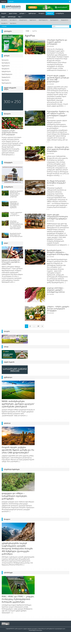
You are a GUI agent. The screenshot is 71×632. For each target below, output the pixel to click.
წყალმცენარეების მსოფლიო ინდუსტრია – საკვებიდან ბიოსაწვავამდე (57, 252)
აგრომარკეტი (12, 16)
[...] (13, 154)
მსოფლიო (41, 13)
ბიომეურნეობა (60, 13)
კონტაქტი (11, 1)
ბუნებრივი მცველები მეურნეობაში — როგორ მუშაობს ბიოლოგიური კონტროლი (16, 193)
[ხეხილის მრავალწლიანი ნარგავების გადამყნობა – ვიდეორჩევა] (12, 252)
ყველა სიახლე (13, 13)
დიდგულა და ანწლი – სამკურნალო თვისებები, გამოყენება (14, 496)
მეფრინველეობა (43, 20)
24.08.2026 (51, 153)
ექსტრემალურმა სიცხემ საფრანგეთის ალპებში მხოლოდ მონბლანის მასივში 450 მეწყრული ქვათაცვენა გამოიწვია (17, 548)
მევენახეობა (33, 20)
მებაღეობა (4, 20)
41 (38, 326)
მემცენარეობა (23, 20)
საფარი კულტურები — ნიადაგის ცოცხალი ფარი (16, 214)
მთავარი (3, 13)
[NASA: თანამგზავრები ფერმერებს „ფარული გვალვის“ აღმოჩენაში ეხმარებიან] (18, 390)
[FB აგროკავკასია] (69, 1)
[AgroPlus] (35, 46)
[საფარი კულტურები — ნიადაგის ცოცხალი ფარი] (5, 214)
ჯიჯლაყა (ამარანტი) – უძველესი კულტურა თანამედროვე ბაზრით (56, 290)
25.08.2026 (51, 84)
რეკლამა (3, 1)
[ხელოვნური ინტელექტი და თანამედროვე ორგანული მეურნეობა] (5, 203)
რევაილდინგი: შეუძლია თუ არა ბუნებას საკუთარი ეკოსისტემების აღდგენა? (58, 113)
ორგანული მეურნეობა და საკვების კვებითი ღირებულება (57, 42)
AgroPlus (50, 13)
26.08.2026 (51, 46)
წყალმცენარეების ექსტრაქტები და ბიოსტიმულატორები (16, 235)
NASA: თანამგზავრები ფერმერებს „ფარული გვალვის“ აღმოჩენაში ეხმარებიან (18, 404)
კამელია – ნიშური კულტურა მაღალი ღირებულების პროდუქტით (58, 309)
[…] (67, 70)
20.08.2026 (51, 313)
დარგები (22, 13)
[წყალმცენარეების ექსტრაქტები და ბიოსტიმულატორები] (5, 235)
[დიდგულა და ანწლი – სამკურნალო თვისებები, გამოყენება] (18, 482)
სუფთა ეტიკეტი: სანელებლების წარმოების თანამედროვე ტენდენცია (57, 217)
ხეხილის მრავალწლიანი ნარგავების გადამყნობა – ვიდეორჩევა (11, 262)
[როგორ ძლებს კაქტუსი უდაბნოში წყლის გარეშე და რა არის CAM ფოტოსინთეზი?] (18, 436)
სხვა (19, 16)
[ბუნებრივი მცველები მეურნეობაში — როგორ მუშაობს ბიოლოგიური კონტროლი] (5, 192)
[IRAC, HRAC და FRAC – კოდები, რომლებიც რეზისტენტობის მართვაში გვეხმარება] (18, 585)
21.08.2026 (51, 256)
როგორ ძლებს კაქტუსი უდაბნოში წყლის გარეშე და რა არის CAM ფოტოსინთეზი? (18, 450)
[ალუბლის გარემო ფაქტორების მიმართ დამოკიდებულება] (12, 123)
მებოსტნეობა (13, 20)
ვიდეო (3, 16)
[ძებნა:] (60, 26)
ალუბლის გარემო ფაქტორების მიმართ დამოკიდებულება (9, 132)
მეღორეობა (13, 23)
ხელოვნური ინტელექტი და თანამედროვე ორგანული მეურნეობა (14, 204)
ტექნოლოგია (32, 13)
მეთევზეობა (4, 23)
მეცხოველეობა (54, 20)
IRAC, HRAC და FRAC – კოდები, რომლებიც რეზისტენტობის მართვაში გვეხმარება (18, 599)
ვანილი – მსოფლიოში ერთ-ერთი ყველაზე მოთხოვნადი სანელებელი (58, 149)
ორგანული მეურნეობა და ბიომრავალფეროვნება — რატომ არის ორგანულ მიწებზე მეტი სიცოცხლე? (16, 224)
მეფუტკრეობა (64, 20)
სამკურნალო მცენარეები (12, 469)
